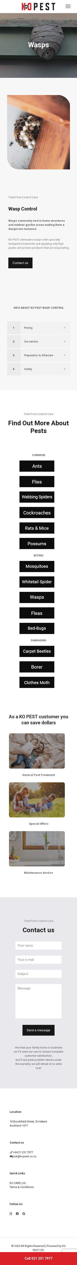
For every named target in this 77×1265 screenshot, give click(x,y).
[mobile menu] (68, 6)
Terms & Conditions (22, 1187)
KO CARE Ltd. (18, 1183)
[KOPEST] (38, 6)
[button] (38, 327)
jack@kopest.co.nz (24, 1156)
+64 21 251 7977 (22, 1152)
